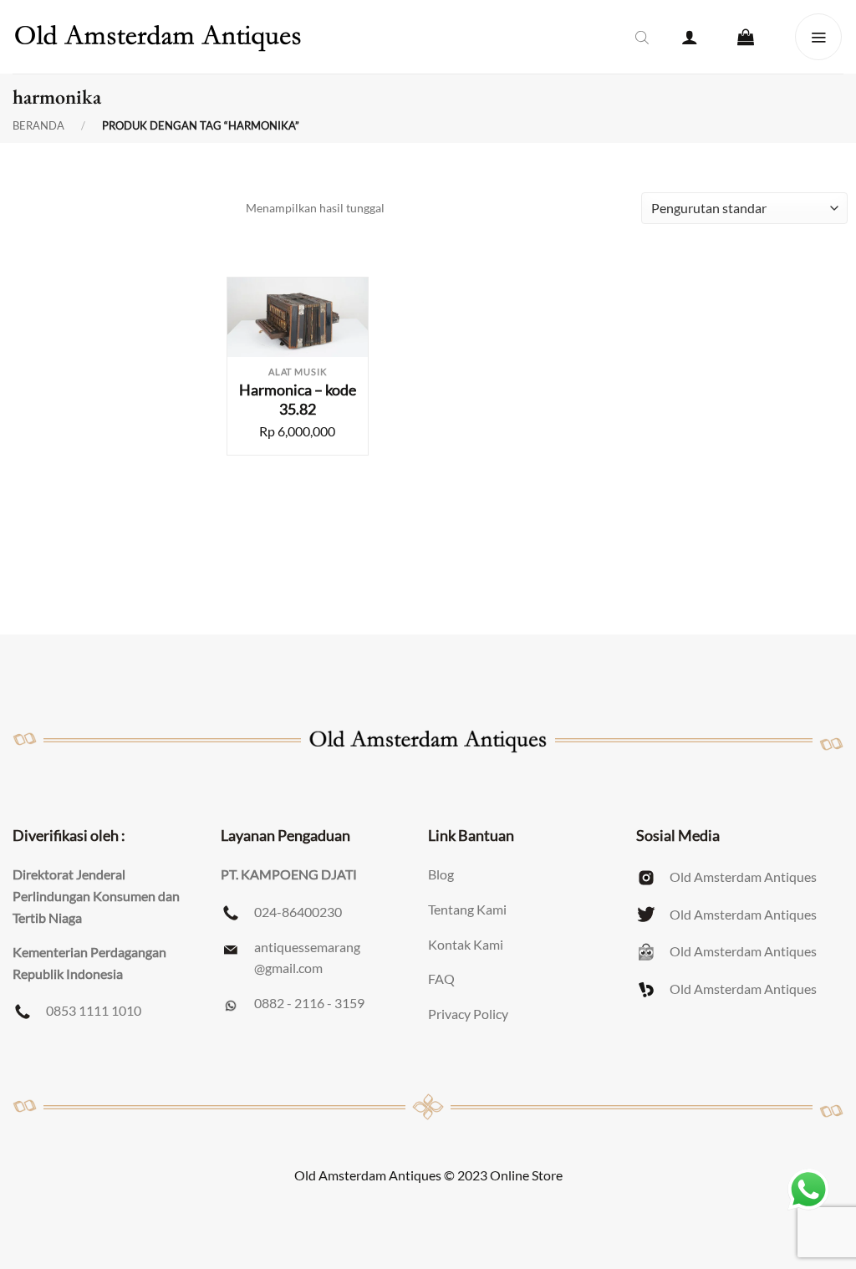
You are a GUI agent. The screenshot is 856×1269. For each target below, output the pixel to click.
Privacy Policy (468, 1014)
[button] (689, 36)
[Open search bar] (642, 36)
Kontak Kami (465, 944)
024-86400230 (298, 912)
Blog (441, 874)
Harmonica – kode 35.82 (297, 399)
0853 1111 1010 (93, 1010)
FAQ (441, 978)
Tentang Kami (467, 909)
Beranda (38, 126)
